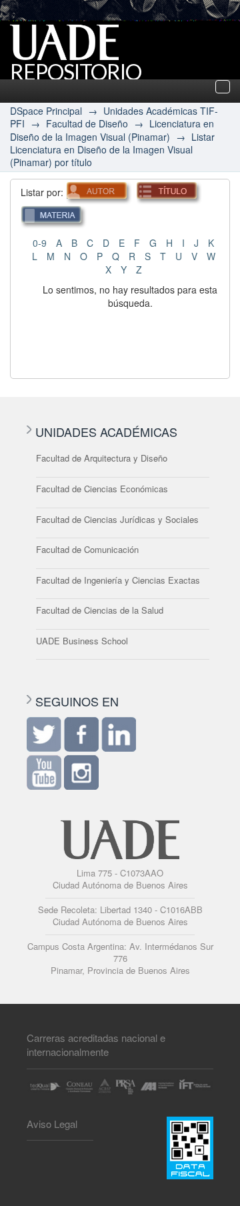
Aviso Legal (52, 1124)
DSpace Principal (46, 110)
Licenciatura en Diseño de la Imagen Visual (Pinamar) (112, 130)
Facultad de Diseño (87, 123)
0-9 (40, 242)
